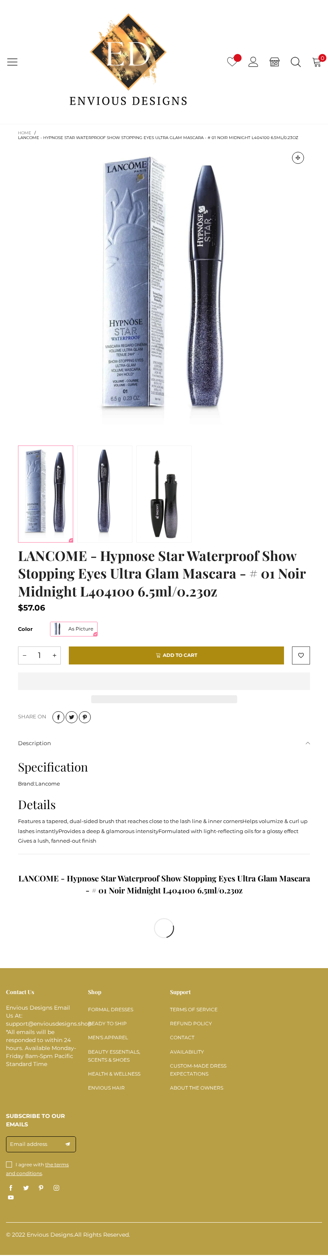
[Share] (58, 717)
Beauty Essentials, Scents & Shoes (114, 1056)
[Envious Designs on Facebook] (11, 1188)
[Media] (298, 158)
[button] (24, 655)
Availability (187, 1052)
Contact (182, 1037)
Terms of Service (194, 1009)
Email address (28, 1144)
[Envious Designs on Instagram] (56, 1188)
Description (34, 743)
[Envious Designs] (128, 62)
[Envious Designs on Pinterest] (41, 1188)
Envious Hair (106, 1088)
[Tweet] (72, 717)
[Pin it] (85, 717)
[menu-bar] (17, 62)
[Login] (253, 62)
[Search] (295, 62)
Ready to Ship (107, 1023)
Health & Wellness (114, 1074)
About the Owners (196, 1088)
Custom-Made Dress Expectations (198, 1070)
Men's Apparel (108, 1037)
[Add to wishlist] (301, 655)
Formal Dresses (110, 1009)
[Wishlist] (232, 62)
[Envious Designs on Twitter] (26, 1188)
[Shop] (274, 62)
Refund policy (191, 1023)
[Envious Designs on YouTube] (11, 1198)
